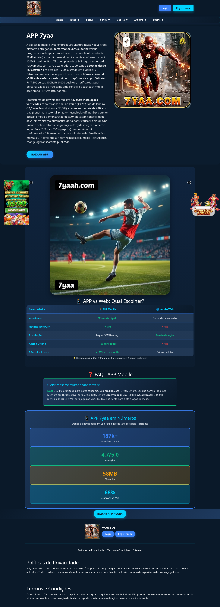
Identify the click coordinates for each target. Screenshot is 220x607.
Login (165, 8)
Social (156, 20)
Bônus (90, 20)
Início (59, 20)
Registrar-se (183, 8)
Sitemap (137, 550)
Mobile (121, 20)
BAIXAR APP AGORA (110, 513)
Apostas (138, 20)
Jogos (73, 20)
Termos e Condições (118, 550)
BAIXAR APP (40, 154)
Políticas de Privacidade (91, 550)
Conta (103, 20)
